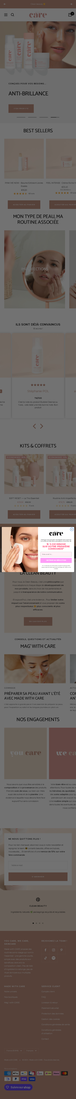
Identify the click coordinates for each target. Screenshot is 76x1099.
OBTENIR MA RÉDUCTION (56, 560)
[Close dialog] (71, 529)
